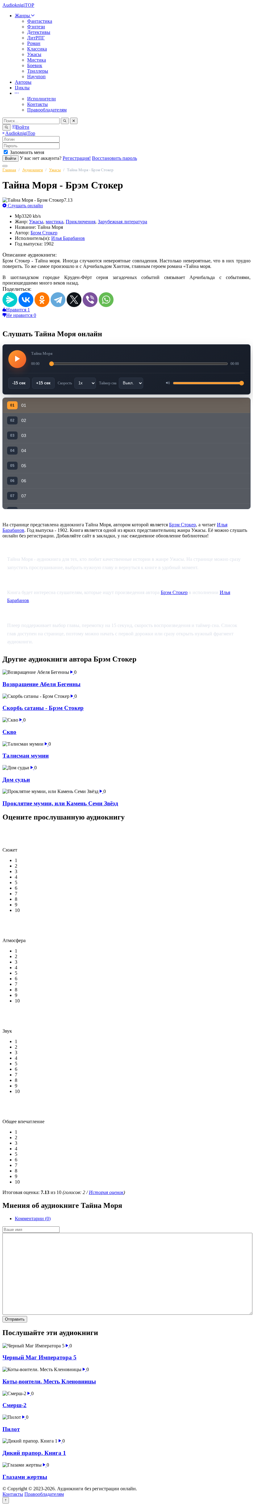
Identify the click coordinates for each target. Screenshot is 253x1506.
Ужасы (34, 54)
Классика (37, 48)
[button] (17, 93)
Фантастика (39, 21)
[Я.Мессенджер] (9, 299)
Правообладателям (47, 109)
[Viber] (90, 299)
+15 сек (43, 383)
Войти (10, 158)
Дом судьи (16, 779)
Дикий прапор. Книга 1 (34, 1453)
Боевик (34, 65)
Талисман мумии (25, 755)
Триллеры (37, 71)
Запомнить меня (27, 152)
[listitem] (126, 405)
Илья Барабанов (68, 238)
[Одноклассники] (42, 299)
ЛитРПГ (36, 37)
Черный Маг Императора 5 (39, 1357)
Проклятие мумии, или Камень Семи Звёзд (60, 803)
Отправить (15, 1319)
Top (20, 133)
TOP (18, 5)
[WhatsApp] (106, 299)
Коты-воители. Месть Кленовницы (49, 1381)
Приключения (80, 221)
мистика (54, 221)
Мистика (36, 60)
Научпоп (36, 76)
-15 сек (19, 383)
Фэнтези (36, 26)
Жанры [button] (23, 15)
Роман (33, 43)
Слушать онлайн (24, 205)
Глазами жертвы (24, 1477)
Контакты (37, 104)
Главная (9, 170)
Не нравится (21, 315)
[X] (74, 299)
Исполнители (41, 98)
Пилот (11, 1429)
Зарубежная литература (122, 221)
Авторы (23, 82)
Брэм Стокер (44, 232)
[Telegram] (58, 299)
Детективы (38, 32)
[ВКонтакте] (26, 299)
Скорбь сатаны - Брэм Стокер (43, 708)
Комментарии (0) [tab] (33, 1218)
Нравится (18, 309)
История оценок (106, 1192)
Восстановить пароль (114, 158)
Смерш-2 (14, 1405)
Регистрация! (77, 158)
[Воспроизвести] (17, 359)
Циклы (22, 87)
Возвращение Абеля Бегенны (41, 684)
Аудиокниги (32, 170)
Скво (9, 732)
